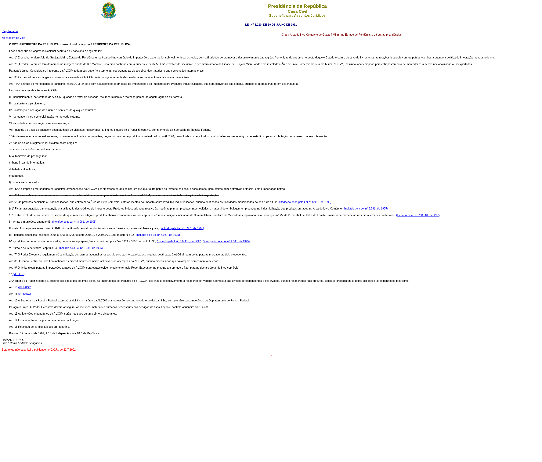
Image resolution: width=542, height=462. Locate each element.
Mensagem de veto (13, 37)
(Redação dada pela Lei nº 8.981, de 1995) (305, 202)
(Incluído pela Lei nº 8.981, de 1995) (365, 208)
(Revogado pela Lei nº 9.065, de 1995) (226, 241)
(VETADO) (18, 274)
